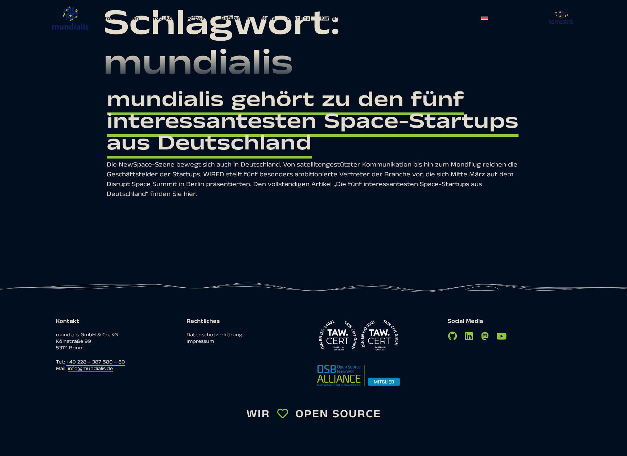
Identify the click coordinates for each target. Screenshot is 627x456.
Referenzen (235, 18)
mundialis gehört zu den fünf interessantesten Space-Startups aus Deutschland (313, 121)
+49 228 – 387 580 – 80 (95, 362)
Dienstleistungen (118, 18)
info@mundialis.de (90, 368)
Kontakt (526, 18)
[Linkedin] (468, 336)
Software (197, 18)
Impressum (200, 341)
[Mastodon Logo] (484, 336)
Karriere (330, 18)
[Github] (452, 336)
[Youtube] (501, 336)
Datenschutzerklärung (214, 335)
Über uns (298, 18)
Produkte (162, 18)
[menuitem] (496, 18)
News (268, 18)
